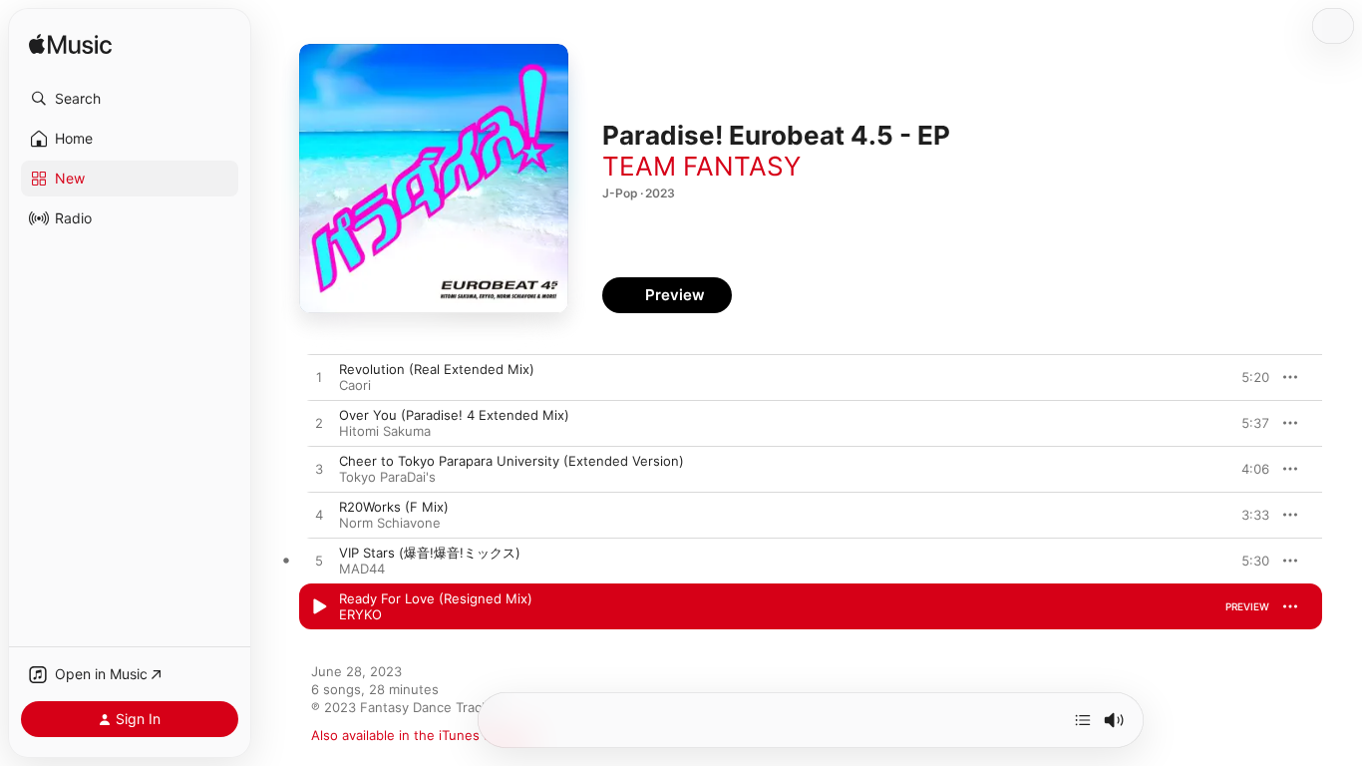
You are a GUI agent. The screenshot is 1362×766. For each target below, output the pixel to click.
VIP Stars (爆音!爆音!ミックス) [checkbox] (429, 553)
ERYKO (360, 614)
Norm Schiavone (390, 523)
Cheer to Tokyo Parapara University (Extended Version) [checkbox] (511, 461)
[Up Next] (1083, 720)
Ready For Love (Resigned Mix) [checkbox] (435, 598)
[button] (129, 99)
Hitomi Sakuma (385, 431)
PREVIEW (1247, 377)
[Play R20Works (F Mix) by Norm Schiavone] (319, 516)
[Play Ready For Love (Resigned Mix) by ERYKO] (319, 607)
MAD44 (362, 568)
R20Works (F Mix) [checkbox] (394, 507)
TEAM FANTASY (701, 166)
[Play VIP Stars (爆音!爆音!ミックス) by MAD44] (319, 562)
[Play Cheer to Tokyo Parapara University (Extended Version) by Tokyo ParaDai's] (319, 470)
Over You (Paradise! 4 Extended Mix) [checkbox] (454, 415)
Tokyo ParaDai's (387, 477)
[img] (70, 45)
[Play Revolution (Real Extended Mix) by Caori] (319, 378)
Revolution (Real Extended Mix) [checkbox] (436, 369)
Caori (355, 385)
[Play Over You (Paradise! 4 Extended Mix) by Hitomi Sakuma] (319, 424)
